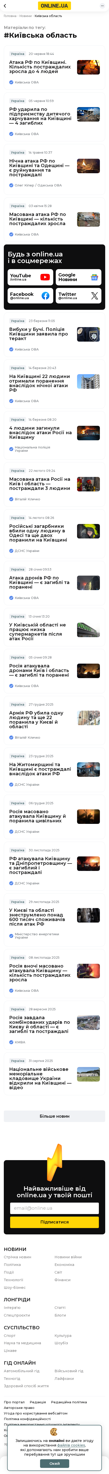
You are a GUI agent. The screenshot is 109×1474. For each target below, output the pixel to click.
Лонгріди (17, 1300)
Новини (15, 1249)
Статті (60, 1307)
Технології (13, 1280)
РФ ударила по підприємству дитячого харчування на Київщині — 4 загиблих (40, 116)
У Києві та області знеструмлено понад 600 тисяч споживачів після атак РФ (37, 917)
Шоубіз (61, 1343)
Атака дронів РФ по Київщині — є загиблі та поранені (39, 582)
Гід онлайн (20, 1363)
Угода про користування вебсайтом (35, 1413)
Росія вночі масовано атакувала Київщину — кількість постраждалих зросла (39, 973)
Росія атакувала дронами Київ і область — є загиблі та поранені (39, 670)
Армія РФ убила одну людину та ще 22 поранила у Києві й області (36, 719)
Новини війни (68, 1257)
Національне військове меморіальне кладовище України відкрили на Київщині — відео (40, 1078)
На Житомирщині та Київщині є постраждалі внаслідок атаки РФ (40, 769)
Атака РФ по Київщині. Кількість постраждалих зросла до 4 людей (40, 67)
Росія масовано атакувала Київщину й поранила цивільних (37, 816)
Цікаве (10, 1350)
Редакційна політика (69, 1402)
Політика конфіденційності (27, 1419)
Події (9, 1272)
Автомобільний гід (22, 1371)
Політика (12, 1264)
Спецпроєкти (17, 1315)
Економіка (64, 1264)
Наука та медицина (22, 1343)
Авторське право (19, 1408)
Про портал (14, 1402)
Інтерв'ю (12, 1307)
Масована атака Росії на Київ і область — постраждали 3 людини (39, 483)
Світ (58, 1272)
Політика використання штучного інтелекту (42, 1424)
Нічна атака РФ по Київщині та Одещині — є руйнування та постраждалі (39, 168)
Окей (54, 1463)
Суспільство (22, 1328)
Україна (17, 54)
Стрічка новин (17, 1257)
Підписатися (54, 1222)
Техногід (12, 1378)
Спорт (9, 1335)
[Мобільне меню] (102, 6)
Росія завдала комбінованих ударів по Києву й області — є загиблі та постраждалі (39, 1024)
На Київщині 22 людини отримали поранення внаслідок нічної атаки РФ (39, 383)
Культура (63, 1335)
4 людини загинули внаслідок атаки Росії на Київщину (40, 432)
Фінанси (62, 1280)
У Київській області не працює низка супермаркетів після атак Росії (37, 631)
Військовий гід (69, 1371)
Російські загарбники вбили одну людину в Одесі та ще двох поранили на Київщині (38, 533)
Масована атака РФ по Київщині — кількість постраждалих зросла (37, 219)
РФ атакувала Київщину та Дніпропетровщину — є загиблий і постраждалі (40, 865)
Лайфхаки (64, 1378)
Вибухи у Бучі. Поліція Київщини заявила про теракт (38, 334)
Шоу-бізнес (15, 1287)
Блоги (60, 1315)
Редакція (38, 1402)
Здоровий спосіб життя (26, 1386)
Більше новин (54, 1116)
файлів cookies (71, 1445)
